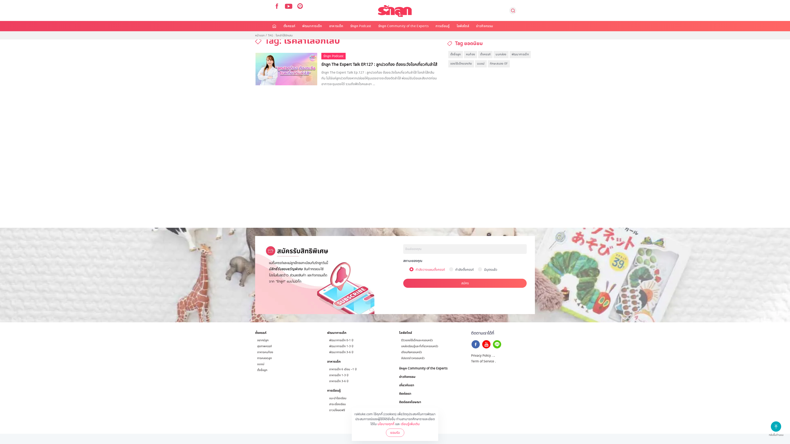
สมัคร (465, 283)
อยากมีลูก (262, 340)
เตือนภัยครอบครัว (411, 352)
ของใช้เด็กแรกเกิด (461, 63)
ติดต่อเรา (405, 393)
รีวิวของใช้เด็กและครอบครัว (417, 340)
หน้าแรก (260, 36)
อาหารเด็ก (336, 26)
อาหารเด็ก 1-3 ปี (338, 375)
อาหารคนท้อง (265, 352)
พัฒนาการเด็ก (312, 26)
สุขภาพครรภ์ (264, 346)
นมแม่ (480, 63)
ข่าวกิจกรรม (484, 26)
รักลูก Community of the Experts (403, 26)
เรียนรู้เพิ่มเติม (410, 424)
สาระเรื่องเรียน (337, 404)
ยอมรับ (395, 432)
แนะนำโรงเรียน (337, 398)
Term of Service (482, 361)
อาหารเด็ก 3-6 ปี (338, 381)
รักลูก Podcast (360, 26)
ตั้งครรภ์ (289, 26)
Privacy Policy (481, 355)
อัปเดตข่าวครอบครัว (413, 358)
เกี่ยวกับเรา (406, 385)
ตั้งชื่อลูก (455, 54)
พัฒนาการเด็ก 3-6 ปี (341, 352)
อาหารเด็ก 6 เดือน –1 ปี (343, 369)
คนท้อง (470, 54)
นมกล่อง (501, 54)
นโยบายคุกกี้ (386, 424)
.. (494, 355)
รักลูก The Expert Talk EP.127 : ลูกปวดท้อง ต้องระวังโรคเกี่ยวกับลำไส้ (379, 64)
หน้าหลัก (274, 26)
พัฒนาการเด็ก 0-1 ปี (341, 340)
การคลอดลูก (264, 358)
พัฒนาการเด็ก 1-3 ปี (341, 346)
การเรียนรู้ (443, 26)
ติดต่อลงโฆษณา (410, 402)
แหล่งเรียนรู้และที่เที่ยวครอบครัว (419, 346)
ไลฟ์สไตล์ (463, 26)
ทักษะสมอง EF (499, 63)
